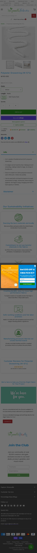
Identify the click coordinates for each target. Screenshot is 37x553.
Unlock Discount (27, 284)
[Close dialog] (35, 266)
